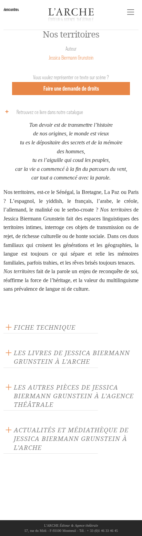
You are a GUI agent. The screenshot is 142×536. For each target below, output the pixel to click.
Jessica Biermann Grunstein (71, 58)
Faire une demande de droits (71, 88)
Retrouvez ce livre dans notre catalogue (50, 112)
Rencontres (11, 9)
